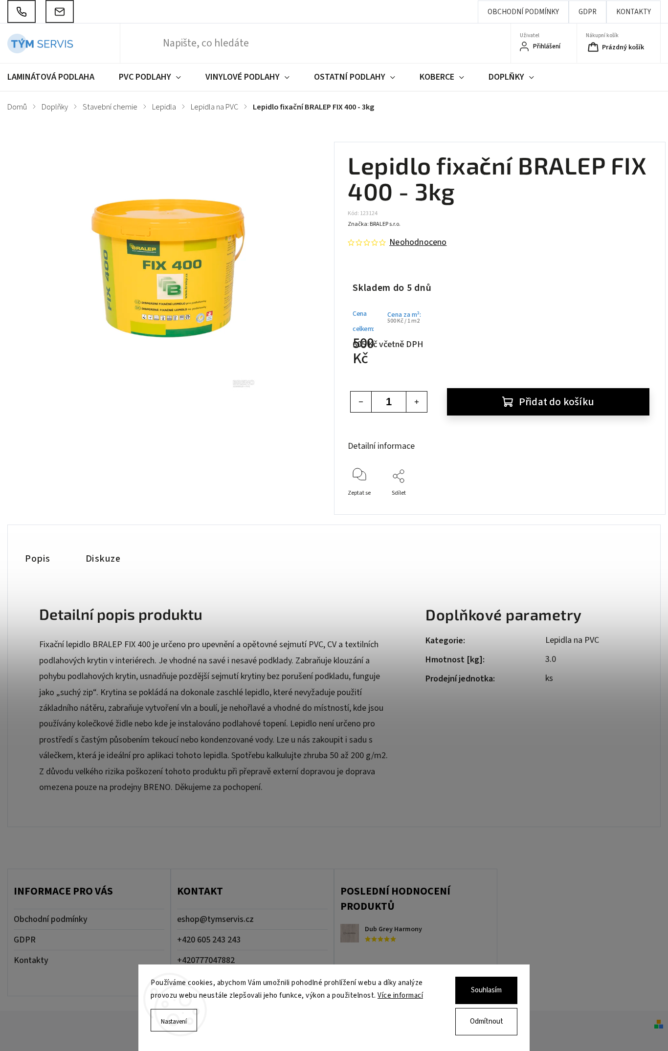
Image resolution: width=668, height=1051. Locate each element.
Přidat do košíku (556, 402)
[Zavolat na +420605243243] (21, 11)
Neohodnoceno (417, 242)
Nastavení (174, 1021)
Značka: (374, 224)
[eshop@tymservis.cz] (59, 11)
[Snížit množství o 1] (361, 402)
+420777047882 (206, 960)
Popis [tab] (37, 559)
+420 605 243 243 (209, 940)
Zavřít (636, 509)
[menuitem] (57, 77)
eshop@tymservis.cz (215, 919)
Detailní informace (381, 446)
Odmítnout (486, 1021)
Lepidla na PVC (572, 640)
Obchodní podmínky (523, 12)
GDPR (588, 12)
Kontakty (633, 12)
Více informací (400, 995)
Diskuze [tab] (103, 559)
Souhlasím (486, 990)
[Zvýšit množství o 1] (416, 402)
